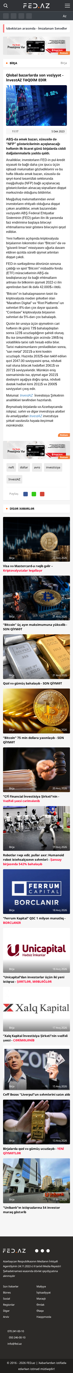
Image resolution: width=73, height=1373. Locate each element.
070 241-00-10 (16, 1331)
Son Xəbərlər (10, 1286)
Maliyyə (41, 1286)
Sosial (6, 1298)
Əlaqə (40, 1311)
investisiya (53, 467)
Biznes (7, 1292)
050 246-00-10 (16, 1337)
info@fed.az (15, 1343)
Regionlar (9, 1304)
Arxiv (6, 1317)
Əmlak (40, 1304)
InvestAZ (26, 395)
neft (11, 467)
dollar (24, 467)
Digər (6, 1311)
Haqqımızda (43, 1317)
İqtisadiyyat (43, 1292)
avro (37, 467)
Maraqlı (41, 1298)
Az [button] (65, 16)
